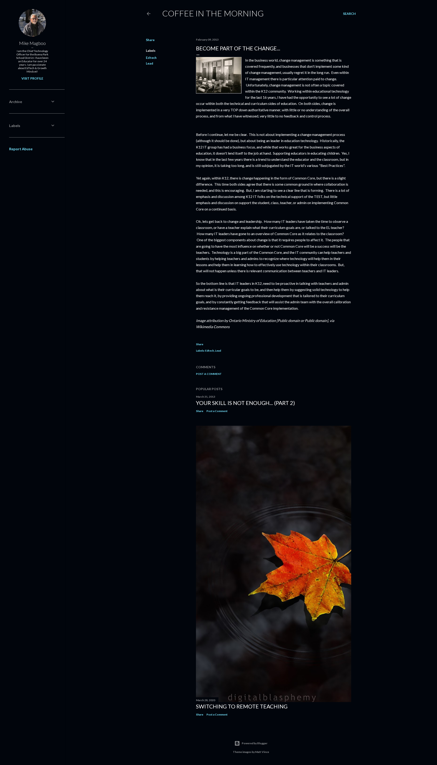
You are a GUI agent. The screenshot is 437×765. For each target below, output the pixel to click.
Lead (149, 63)
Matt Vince (262, 752)
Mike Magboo (32, 43)
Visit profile (32, 78)
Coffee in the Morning (213, 13)
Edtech (151, 58)
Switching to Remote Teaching (241, 706)
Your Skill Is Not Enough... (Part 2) (245, 402)
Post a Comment (209, 374)
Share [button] (150, 40)
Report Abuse (21, 149)
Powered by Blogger (254, 743)
